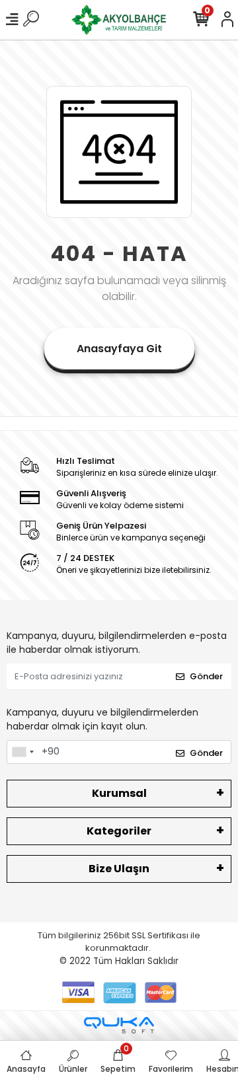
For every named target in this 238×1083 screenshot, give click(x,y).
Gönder (206, 676)
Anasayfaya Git (119, 348)
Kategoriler (119, 831)
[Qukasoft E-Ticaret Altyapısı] (119, 1025)
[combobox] (22, 752)
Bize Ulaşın (119, 868)
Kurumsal (119, 793)
